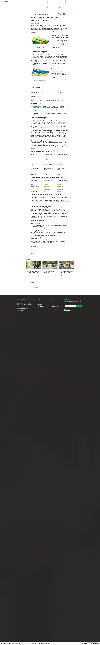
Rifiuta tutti (90, 643)
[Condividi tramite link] (38, 250)
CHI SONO (40, 304)
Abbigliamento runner (34, 246)
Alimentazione (40, 7)
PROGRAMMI (40, 306)
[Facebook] (63, 13)
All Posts (27, 7)
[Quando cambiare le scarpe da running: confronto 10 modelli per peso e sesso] (66, 265)
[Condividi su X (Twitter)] (33, 250)
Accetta (95, 643)
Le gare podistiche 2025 (62, 7)
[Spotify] (65, 310)
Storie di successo (33, 7)
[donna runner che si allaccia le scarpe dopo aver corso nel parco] (33, 265)
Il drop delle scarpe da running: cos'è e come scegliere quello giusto (33, 272)
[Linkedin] (67, 13)
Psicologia (46, 7)
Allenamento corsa (53, 7)
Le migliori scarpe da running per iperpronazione (49, 272)
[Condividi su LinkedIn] (36, 250)
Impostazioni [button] (84, 643)
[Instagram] (59, 13)
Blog (52, 304)
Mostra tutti (72, 259)
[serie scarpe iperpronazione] (50, 265)
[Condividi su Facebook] (31, 250)
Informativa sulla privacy (45, 643)
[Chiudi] (98, 643)
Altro (68, 7)
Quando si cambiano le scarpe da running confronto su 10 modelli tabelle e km (67, 272)
